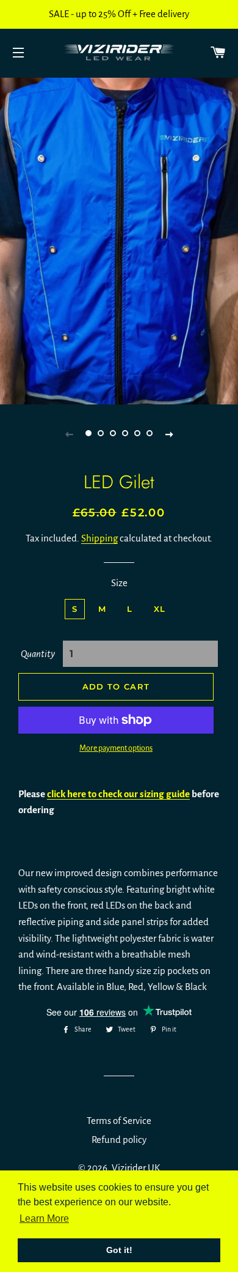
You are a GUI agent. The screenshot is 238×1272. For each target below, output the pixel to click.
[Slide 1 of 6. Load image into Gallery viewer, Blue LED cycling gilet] (88, 434)
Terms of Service (119, 1120)
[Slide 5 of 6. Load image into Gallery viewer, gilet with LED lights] (137, 434)
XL (160, 609)
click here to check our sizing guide (118, 794)
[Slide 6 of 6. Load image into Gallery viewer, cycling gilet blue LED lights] (149, 434)
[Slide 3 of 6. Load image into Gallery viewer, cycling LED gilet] (113, 434)
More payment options (116, 748)
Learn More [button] (44, 1218)
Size (119, 583)
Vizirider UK (136, 1167)
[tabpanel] (119, 240)
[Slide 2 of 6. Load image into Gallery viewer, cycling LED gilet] (101, 434)
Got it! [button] (119, 1250)
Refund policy (119, 1139)
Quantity (38, 654)
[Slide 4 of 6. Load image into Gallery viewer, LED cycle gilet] (125, 434)
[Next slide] (169, 433)
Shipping (99, 538)
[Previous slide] (69, 433)
